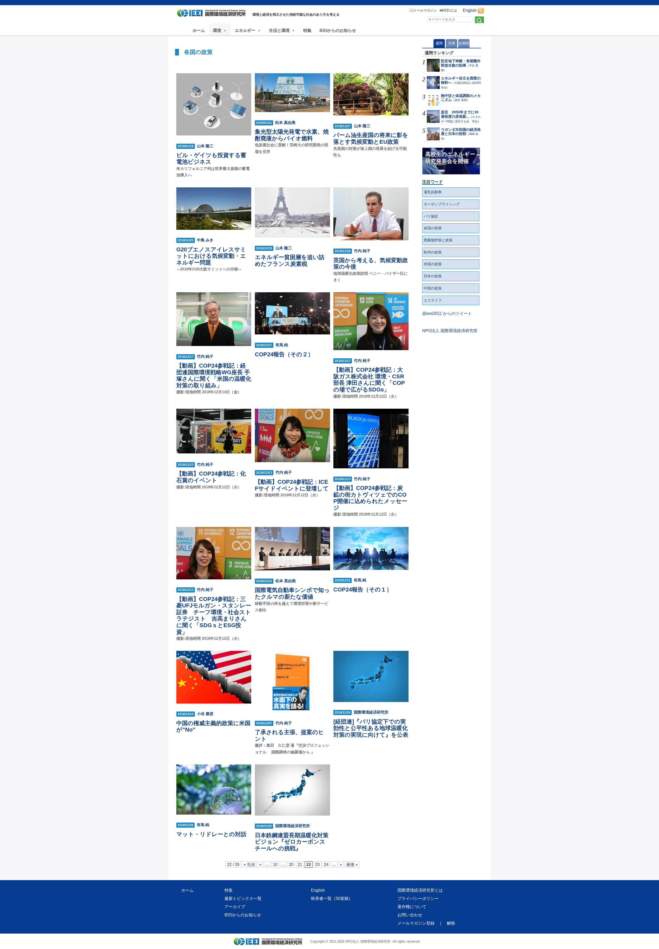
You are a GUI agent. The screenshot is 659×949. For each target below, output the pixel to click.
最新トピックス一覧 (243, 898)
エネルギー (245, 30)
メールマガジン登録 (416, 923)
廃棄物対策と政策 (438, 240)
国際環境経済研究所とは (420, 890)
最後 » (352, 864)
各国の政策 (433, 228)
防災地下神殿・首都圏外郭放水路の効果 (461, 63)
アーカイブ (234, 907)
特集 (307, 30)
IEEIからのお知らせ (337, 30)
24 (326, 864)
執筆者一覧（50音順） (332, 898)
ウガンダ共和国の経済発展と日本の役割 (461, 131)
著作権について (411, 907)
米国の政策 (433, 264)
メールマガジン (425, 10)
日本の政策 (433, 276)
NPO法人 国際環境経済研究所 (450, 330)
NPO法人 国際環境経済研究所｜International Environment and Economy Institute (212, 14)
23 (317, 864)
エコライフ (433, 300)
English (470, 10)
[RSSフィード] (481, 10)
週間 (439, 43)
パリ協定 (431, 216)
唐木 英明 (461, 100)
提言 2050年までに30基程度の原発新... (460, 114)
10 (275, 864)
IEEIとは (450, 10)
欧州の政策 (433, 252)
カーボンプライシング (442, 204)
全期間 (463, 43)
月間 (451, 43)
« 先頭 (249, 864)
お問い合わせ (409, 915)
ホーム (199, 30)
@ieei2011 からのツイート (447, 313)
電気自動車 (433, 192)
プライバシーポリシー (418, 898)
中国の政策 (433, 288)
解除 (451, 923)
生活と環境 (279, 30)
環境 (217, 30)
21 (300, 864)
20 (291, 864)
